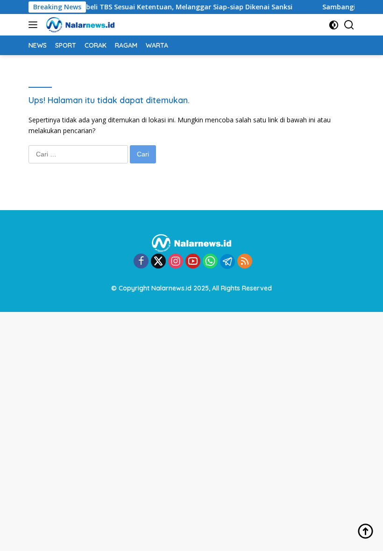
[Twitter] (158, 262)
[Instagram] (175, 262)
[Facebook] (141, 262)
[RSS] (244, 262)
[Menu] (34, 25)
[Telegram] (227, 261)
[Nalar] (79, 25)
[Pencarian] (349, 25)
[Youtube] (192, 262)
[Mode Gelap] (333, 25)
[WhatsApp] (210, 262)
